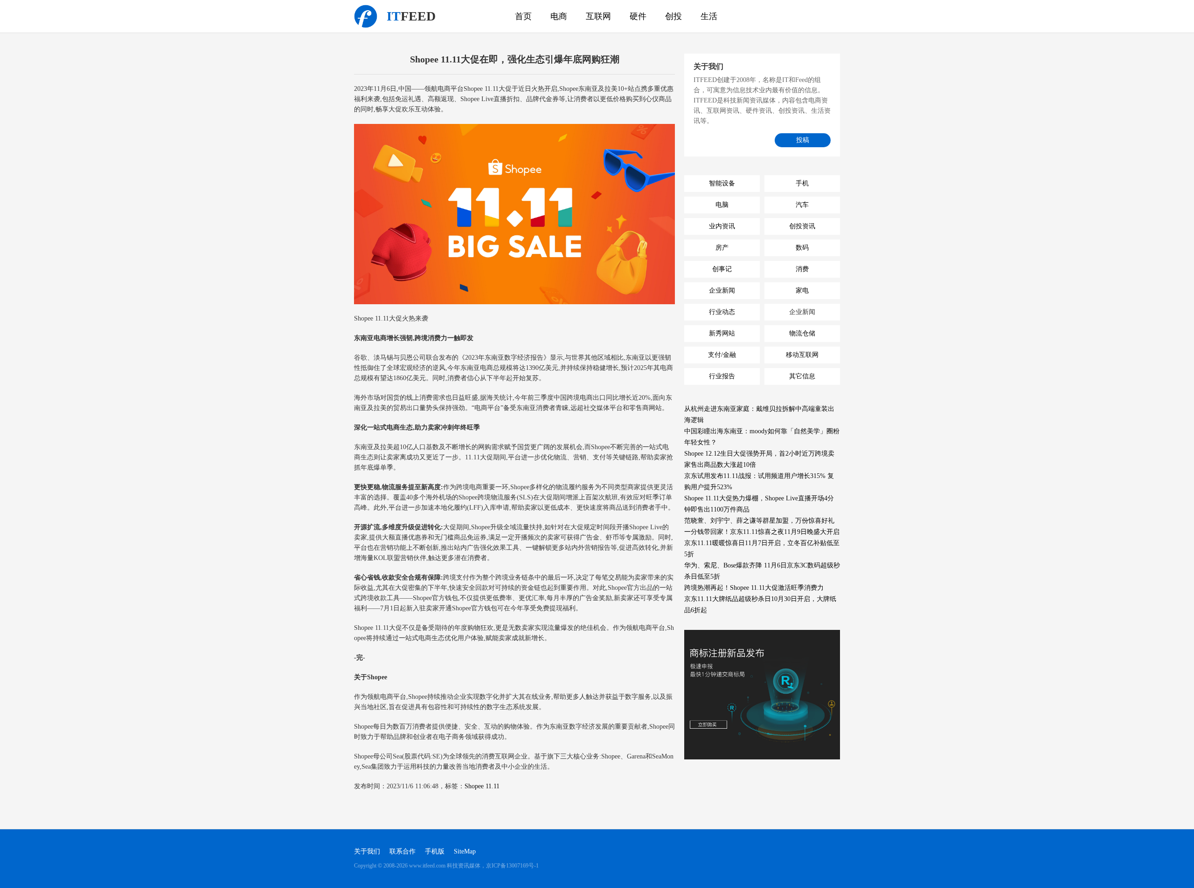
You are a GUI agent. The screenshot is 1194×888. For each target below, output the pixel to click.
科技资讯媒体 (365, 16)
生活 (709, 16)
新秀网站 (722, 333)
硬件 (638, 16)
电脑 (722, 204)
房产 (722, 247)
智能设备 (722, 183)
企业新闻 (722, 290)
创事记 (722, 269)
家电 (802, 290)
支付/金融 (722, 354)
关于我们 (367, 851)
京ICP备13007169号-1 (512, 865)
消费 (802, 269)
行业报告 (722, 376)
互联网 (598, 16)
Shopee (474, 786)
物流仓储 (802, 333)
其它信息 (802, 376)
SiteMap (465, 851)
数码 (802, 247)
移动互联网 (802, 354)
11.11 (493, 786)
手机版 (434, 851)
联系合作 (402, 851)
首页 (523, 16)
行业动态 (722, 311)
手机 (802, 183)
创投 (673, 16)
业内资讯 (722, 226)
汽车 (802, 204)
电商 (558, 16)
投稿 (802, 140)
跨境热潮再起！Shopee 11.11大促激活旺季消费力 (754, 587)
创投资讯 (802, 226)
